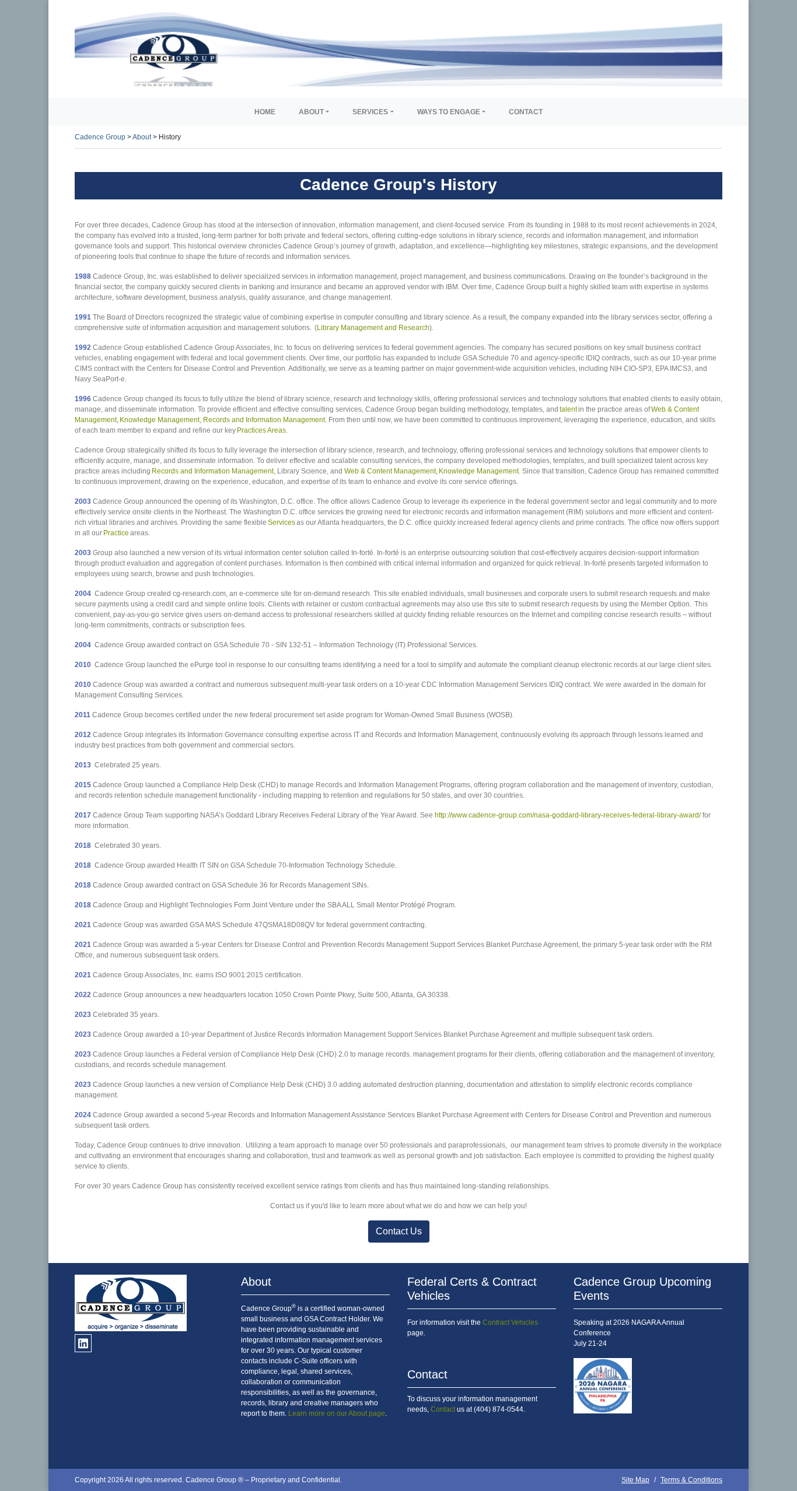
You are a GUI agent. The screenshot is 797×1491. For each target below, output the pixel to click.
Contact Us (399, 1231)
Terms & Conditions (691, 1480)
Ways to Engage (448, 112)
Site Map (635, 1480)
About (311, 112)
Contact (526, 112)
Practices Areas (261, 430)
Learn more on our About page (336, 1413)
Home (264, 112)
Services (370, 112)
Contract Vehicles (510, 1322)
